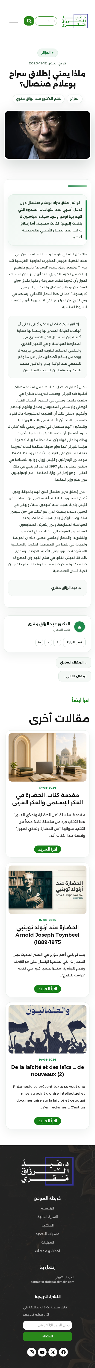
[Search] (29, 21)
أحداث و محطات (47, 1251)
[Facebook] (63, 1352)
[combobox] (46, 21)
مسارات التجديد (47, 1234)
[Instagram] (31, 1352)
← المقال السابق (73, 662)
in (39, 642)
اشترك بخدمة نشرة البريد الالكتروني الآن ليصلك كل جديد (45, 1311)
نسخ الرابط (74, 642)
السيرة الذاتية (47, 1217)
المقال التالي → (74, 676)
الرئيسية (47, 1208)
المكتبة (48, 1225)
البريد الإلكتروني (64, 1277)
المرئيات (47, 1242)
